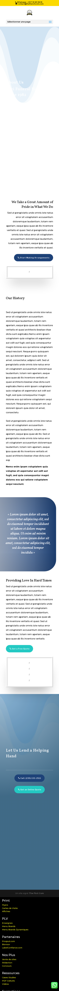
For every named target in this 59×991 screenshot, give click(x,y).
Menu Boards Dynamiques (15, 929)
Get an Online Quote (30, 789)
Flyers (5, 905)
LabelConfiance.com (12, 947)
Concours (7, 966)
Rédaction (7, 962)
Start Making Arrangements (35, 258)
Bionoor (6, 944)
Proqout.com (8, 941)
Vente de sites (9, 959)
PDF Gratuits (8, 981)
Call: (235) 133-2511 (30, 778)
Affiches (6, 911)
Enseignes (7, 923)
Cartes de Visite (10, 908)
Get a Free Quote (21, 649)
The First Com (36, 893)
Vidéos (5, 984)
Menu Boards (8, 926)
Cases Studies (9, 977)
